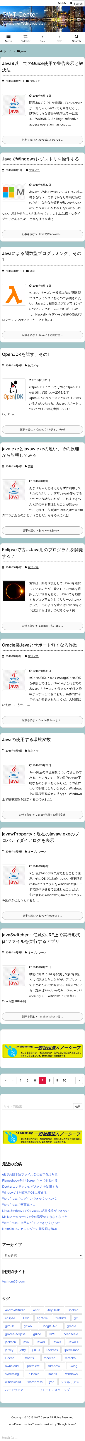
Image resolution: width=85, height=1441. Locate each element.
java (26, 1342)
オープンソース (37, 851)
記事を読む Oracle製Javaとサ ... (42, 720)
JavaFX (73, 1342)
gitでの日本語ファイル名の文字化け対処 (30, 1174)
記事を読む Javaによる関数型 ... (42, 335)
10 (64, 1080)
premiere (33, 1366)
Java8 (40, 1342)
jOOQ (36, 1350)
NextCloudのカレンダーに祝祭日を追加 (29, 1229)
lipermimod (72, 1350)
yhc (51, 1382)
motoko (70, 1358)
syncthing (12, 1374)
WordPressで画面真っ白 (19, 1204)
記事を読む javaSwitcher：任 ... (42, 1016)
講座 (32, 271)
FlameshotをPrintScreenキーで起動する (30, 1180)
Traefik (52, 1374)
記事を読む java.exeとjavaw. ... (43, 530)
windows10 (13, 1382)
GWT (52, 1334)
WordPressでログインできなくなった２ (29, 1198)
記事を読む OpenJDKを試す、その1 (42, 429)
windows (71, 1374)
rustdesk (54, 1366)
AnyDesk (53, 1310)
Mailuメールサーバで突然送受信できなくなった (35, 1216)
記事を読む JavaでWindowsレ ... (42, 234)
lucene (9, 1358)
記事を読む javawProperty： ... (42, 915)
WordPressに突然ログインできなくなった (31, 1222)
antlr (36, 1310)
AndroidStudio (15, 1310)
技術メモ (35, 81)
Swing (73, 1366)
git (76, 1318)
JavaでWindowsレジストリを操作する (40, 159)
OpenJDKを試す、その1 (25, 354)
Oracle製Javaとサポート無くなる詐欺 (39, 645)
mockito (49, 1358)
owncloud (12, 1366)
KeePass (52, 1350)
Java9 (56, 1342)
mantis (29, 1358)
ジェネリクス (70, 1382)
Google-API (49, 1326)
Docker (73, 1310)
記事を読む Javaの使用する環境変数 (42, 814)
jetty (23, 1350)
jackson (10, 1342)
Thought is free (66, 1424)
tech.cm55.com (13, 1281)
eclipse (10, 1318)
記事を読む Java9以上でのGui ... (42, 139)
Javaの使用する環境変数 (26, 739)
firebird (61, 1318)
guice (37, 1334)
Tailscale (33, 1374)
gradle (71, 1326)
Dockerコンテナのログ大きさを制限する (30, 1186)
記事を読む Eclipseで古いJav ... (42, 625)
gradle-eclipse (15, 1334)
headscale (70, 1334)
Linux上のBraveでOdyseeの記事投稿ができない (35, 1210)
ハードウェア (14, 1390)
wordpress (34, 1382)
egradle (42, 1318)
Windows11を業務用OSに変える (24, 1192)
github (9, 1326)
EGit (26, 1318)
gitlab (28, 1326)
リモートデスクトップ (54, 1390)
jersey (9, 1350)
